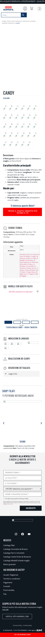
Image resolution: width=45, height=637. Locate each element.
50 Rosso (30, 264)
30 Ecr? (28, 254)
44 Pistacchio (29, 260)
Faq (4, 594)
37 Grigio (33, 256)
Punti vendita (8, 590)
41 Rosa (33, 258)
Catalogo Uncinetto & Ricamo (15, 549)
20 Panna (23, 254)
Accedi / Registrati (10, 575)
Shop (8, 21)
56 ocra (34, 268)
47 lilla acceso (34, 262)
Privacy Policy (17, 625)
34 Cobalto (26, 256)
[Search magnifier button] (24, 15)
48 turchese (23, 264)
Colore (6, 98)
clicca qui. (10, 504)
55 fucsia (28, 268)
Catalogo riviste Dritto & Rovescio (17, 557)
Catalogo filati (9, 545)
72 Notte (22, 272)
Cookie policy (27, 625)
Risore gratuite (9, 564)
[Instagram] (16, 534)
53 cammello (30, 266)
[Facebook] (22, 534)
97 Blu (36, 274)
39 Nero (28, 258)
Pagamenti (7, 582)
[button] (6, 108)
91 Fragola (30, 274)
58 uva (27, 270)
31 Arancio (34, 254)
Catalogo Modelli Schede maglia (16, 560)
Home (4, 21)
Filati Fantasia (17, 21)
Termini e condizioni (11, 579)
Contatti (6, 586)
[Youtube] (29, 534)
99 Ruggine (23, 276)
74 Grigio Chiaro (30, 272)
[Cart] (31, 8)
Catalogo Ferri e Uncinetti (13, 553)
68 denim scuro (33, 270)
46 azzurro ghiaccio (27, 261)
